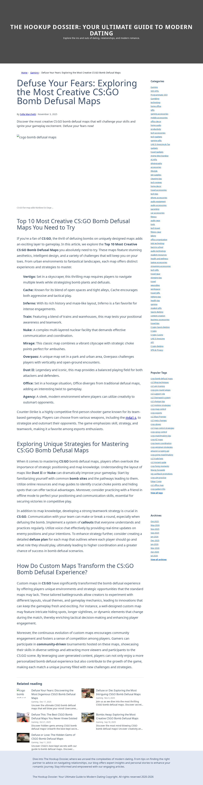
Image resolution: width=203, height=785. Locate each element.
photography (156, 163)
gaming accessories (159, 114)
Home (24, 72)
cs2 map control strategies (162, 428)
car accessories (157, 213)
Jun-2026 (154, 544)
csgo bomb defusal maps (162, 378)
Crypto (154, 331)
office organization (159, 239)
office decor (156, 121)
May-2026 (155, 525)
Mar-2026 (155, 548)
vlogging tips (156, 277)
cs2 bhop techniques (160, 382)
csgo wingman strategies (162, 447)
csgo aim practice (158, 477)
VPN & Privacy (157, 350)
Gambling (155, 98)
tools (153, 224)
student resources (159, 254)
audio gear (155, 220)
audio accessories (159, 205)
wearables (155, 285)
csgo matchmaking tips (161, 435)
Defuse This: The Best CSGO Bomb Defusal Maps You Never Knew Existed (54, 716)
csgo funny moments (160, 466)
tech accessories (158, 133)
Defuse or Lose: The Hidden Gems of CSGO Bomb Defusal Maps (53, 736)
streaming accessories (161, 266)
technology (155, 102)
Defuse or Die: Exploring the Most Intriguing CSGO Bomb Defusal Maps (118, 692)
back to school (157, 247)
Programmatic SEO (159, 94)
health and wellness (159, 258)
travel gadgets (157, 152)
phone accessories (159, 197)
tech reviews (156, 182)
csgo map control (158, 409)
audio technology (158, 251)
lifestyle (154, 171)
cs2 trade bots (157, 458)
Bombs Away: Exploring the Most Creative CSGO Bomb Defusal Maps (117, 716)
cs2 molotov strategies (161, 405)
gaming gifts (156, 140)
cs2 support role (158, 394)
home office (156, 106)
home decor (156, 186)
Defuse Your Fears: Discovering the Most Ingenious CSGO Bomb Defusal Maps (53, 694)
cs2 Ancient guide (158, 462)
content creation (158, 315)
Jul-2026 (154, 555)
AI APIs (154, 159)
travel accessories (159, 190)
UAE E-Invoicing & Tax (160, 144)
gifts (152, 110)
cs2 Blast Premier (158, 416)
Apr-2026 (155, 552)
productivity (156, 129)
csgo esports (156, 413)
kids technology (157, 243)
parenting (155, 209)
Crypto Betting (157, 346)
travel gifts (155, 293)
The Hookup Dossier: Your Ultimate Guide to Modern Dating (101, 30)
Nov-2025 (155, 529)
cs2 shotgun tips (158, 401)
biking (153, 235)
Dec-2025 (155, 540)
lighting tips (156, 296)
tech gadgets (156, 136)
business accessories (160, 319)
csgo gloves (156, 424)
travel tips (155, 323)
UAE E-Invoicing (158, 338)
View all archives (159, 559)
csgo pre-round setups (160, 390)
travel (153, 281)
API (152, 342)
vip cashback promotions (162, 473)
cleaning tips (156, 178)
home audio (156, 125)
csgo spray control (159, 432)
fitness (154, 216)
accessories (156, 167)
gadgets (154, 148)
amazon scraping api (160, 451)
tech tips (154, 194)
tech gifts (155, 270)
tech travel (155, 228)
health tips (155, 300)
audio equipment (158, 201)
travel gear (155, 274)
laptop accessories (159, 262)
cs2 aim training (158, 386)
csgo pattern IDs (158, 489)
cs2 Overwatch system (160, 397)
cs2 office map (157, 485)
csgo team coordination (161, 443)
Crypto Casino (157, 334)
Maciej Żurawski (158, 470)
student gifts (156, 308)
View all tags (157, 493)
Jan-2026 (154, 536)
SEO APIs (155, 91)
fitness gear (156, 232)
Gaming (34, 72)
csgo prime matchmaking (162, 454)
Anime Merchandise (159, 155)
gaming (154, 304)
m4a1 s (131, 417)
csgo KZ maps (157, 439)
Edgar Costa (156, 481)
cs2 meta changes (159, 420)
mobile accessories (159, 117)
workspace (155, 289)
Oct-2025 (155, 521)
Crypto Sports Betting (160, 327)
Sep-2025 (155, 533)
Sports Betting (157, 312)
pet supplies (156, 174)
